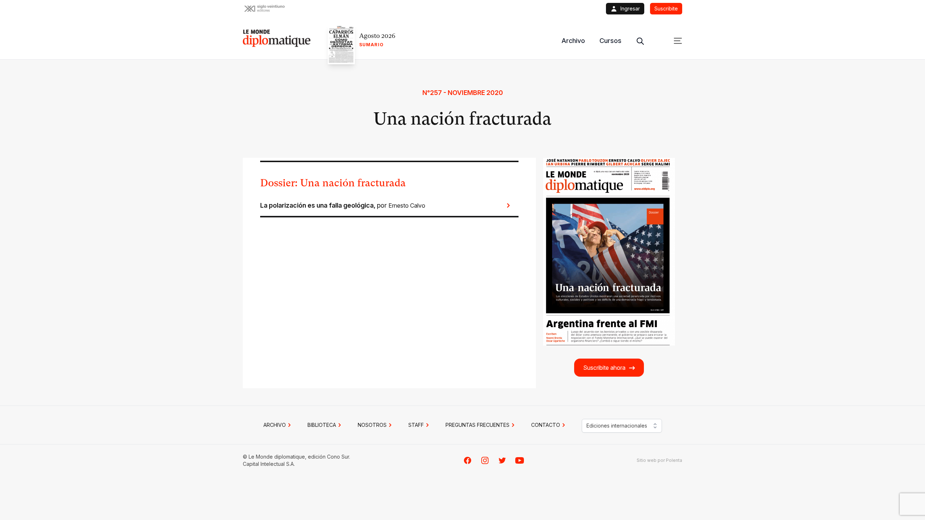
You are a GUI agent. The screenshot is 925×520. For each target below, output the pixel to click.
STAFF (416, 425)
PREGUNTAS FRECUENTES (477, 425)
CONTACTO (545, 425)
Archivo (573, 40)
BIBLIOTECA (321, 425)
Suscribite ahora (604, 367)
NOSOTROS (372, 425)
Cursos (610, 40)
